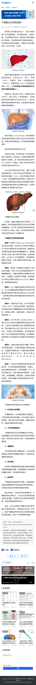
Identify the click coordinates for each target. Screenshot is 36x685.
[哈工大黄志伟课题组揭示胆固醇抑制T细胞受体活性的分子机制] (26, 615)
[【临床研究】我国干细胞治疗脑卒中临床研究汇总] (26, 634)
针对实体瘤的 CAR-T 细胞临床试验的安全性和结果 (9, 642)
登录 (4, 665)
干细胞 (14, 70)
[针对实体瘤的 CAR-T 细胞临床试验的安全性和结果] (9, 634)
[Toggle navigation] (33, 2)
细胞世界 (18, 679)
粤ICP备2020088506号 (11, 682)
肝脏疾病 (21, 70)
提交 (18, 668)
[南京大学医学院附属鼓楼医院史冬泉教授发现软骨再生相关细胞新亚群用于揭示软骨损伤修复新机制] (26, 596)
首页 (3, 7)
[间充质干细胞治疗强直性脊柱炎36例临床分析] (9, 615)
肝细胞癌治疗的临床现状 (9, 604)
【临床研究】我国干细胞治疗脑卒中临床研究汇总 (26, 642)
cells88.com (28, 682)
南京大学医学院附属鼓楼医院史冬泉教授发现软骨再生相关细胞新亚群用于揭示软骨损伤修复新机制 (26, 604)
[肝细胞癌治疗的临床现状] (9, 596)
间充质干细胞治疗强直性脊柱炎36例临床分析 (9, 623)
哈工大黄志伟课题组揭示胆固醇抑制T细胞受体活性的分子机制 (26, 623)
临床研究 (16, 27)
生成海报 (7, 562)
